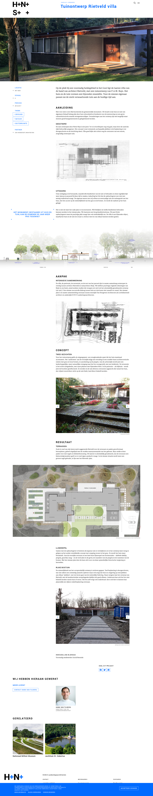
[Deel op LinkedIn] (108, 670)
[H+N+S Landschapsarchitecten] (13, 782)
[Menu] (138, 3)
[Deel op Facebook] (100, 670)
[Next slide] (127, 406)
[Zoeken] (134, 3)
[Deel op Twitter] (104, 670)
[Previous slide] (57, 406)
